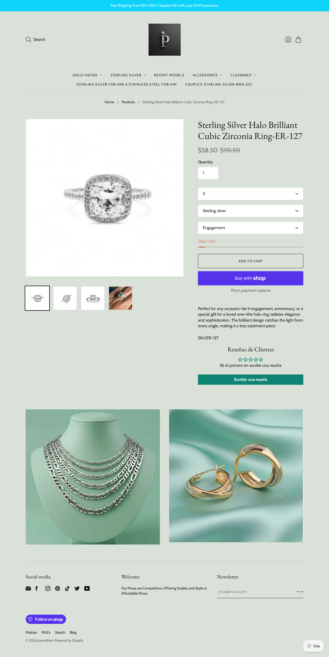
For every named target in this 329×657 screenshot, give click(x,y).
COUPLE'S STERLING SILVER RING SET (218, 84)
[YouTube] (87, 589)
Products (128, 102)
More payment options (251, 290)
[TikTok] (67, 589)
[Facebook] (36, 589)
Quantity (205, 161)
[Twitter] (77, 589)
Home (109, 102)
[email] (28, 589)
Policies (31, 632)
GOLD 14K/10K (85, 75)
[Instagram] (47, 589)
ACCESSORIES (205, 75)
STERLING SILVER (126, 75)
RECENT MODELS (169, 75)
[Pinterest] (57, 589)
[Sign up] (299, 592)
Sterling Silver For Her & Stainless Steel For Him (127, 84)
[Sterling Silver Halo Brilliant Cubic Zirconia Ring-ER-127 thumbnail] (37, 298)
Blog (73, 632)
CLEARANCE (241, 75)
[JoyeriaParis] (165, 40)
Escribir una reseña (250, 379)
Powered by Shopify (69, 640)
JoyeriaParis (45, 640)
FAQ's (46, 632)
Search (60, 632)
